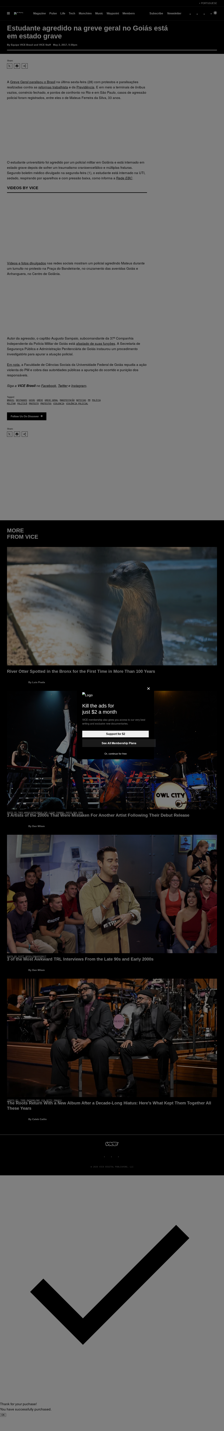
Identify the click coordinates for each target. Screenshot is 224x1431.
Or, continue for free (115, 753)
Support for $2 (115, 733)
